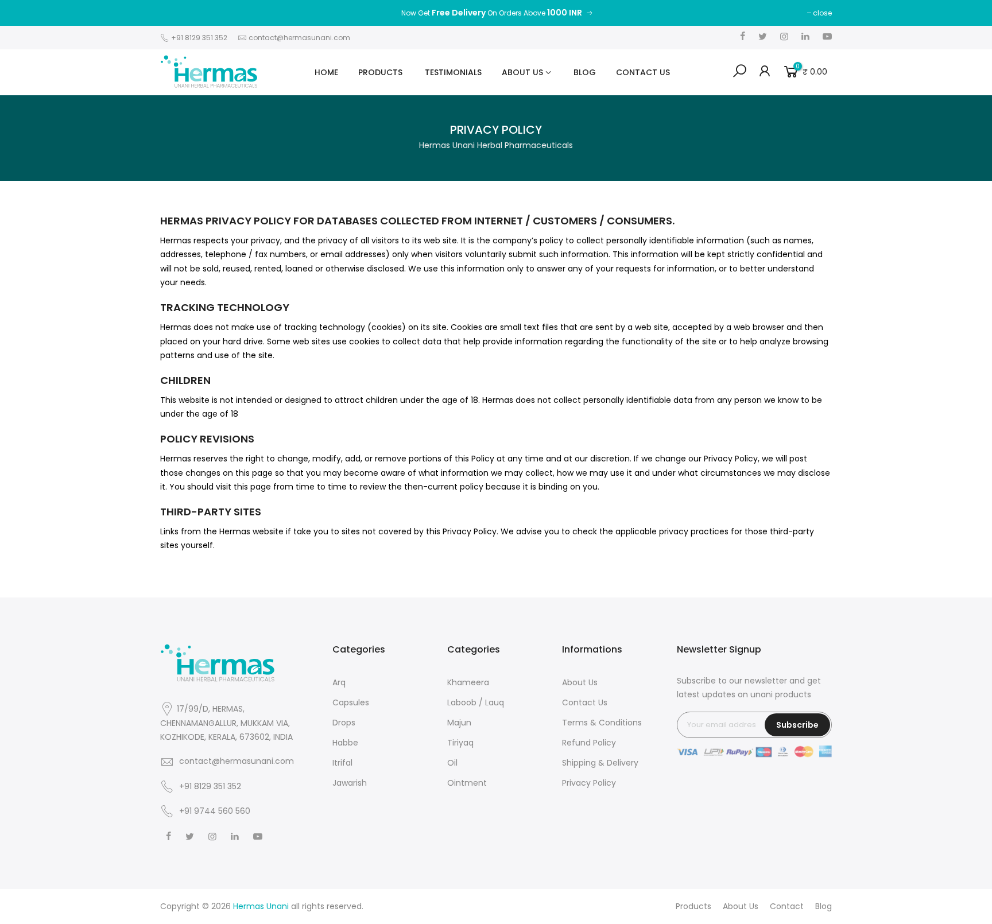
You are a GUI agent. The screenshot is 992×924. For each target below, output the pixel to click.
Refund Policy (589, 742)
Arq (339, 682)
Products (693, 906)
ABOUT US (523, 72)
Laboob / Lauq (475, 702)
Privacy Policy (589, 783)
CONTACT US (643, 72)
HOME (326, 72)
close (822, 13)
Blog (823, 906)
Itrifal (342, 762)
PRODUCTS (381, 72)
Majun (459, 722)
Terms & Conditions (602, 722)
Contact (787, 906)
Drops (343, 722)
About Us (580, 682)
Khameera (468, 682)
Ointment (467, 783)
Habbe (345, 742)
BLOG (585, 72)
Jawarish (349, 783)
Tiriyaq (460, 742)
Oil (452, 762)
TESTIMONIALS (453, 72)
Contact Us (584, 702)
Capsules (350, 702)
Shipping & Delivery (600, 762)
